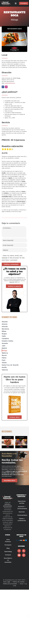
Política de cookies (19, 581)
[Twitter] (24, 551)
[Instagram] (24, 555)
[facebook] (3, 87)
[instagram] (6, 87)
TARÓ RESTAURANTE (7, 442)
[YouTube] (19, 555)
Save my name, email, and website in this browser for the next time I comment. (13, 258)
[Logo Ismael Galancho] (6, 2)
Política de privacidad (10, 583)
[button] (3, 442)
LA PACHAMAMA (21, 442)
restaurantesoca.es (10, 83)
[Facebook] (19, 551)
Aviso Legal (6, 581)
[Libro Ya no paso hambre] (14, 396)
